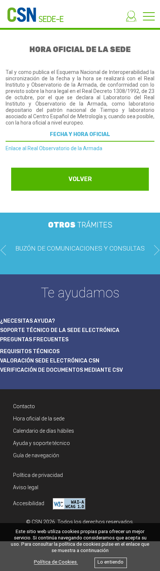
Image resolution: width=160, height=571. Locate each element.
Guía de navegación (36, 455)
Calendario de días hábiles (43, 431)
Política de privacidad (38, 475)
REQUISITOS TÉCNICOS (30, 351)
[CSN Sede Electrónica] (32, 11)
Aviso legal (25, 487)
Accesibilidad (29, 503)
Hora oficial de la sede (38, 419)
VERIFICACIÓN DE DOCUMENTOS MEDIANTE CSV (61, 370)
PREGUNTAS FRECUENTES (34, 339)
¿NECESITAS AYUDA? (27, 321)
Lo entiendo (110, 562)
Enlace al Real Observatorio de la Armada (54, 148)
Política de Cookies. (56, 562)
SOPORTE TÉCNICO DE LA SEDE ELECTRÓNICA (59, 330)
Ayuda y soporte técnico (41, 443)
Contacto (24, 406)
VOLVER (80, 179)
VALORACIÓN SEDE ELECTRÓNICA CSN (49, 361)
